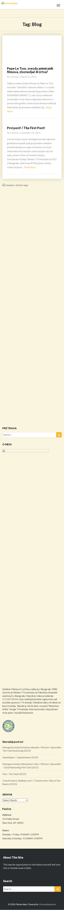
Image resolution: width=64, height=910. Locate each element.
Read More (30, 167)
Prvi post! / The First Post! (26, 128)
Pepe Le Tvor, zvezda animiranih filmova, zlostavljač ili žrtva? (30, 70)
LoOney (14, 76)
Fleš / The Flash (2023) (14, 774)
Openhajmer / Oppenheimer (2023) (20, 757)
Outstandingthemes (47, 904)
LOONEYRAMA (10, 699)
